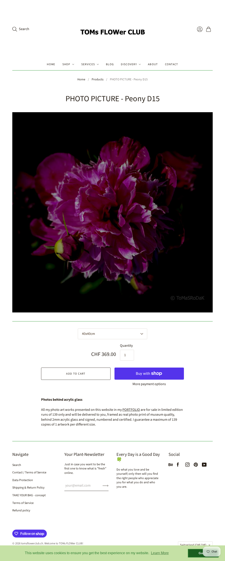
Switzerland (193, 545)
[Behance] (171, 465)
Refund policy (21, 510)
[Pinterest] (196, 465)
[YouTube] (204, 465)
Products (97, 80)
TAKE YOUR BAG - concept (29, 495)
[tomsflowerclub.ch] (112, 29)
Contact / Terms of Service (29, 472)
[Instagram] (187, 465)
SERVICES (88, 64)
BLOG (110, 64)
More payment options (149, 384)
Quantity (126, 345)
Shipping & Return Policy (28, 487)
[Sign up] (106, 485)
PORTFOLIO (131, 409)
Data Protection (22, 480)
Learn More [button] (160, 553)
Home (81, 80)
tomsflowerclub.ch (32, 543)
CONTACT (171, 64)
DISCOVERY (129, 64)
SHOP (66, 64)
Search (16, 465)
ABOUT (153, 64)
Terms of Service (23, 503)
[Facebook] (178, 465)
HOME (51, 64)
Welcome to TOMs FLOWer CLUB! (63, 543)
